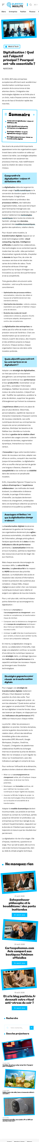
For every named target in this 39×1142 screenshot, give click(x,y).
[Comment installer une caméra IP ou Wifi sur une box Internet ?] (19, 1106)
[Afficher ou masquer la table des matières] (32, 115)
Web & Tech (13, 46)
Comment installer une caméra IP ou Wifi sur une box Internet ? (18, 1120)
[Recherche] (30, 4)
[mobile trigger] (4, 4)
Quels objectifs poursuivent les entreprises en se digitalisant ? (17, 127)
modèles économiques (25, 224)
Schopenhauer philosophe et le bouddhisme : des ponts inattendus (19, 904)
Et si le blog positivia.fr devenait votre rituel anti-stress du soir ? (19, 999)
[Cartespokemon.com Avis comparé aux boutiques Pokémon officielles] (20, 930)
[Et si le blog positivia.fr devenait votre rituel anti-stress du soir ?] (19, 978)
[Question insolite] (15, 4)
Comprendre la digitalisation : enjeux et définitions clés (20, 122)
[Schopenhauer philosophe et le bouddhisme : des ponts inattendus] (19, 882)
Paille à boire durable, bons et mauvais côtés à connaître (18, 1093)
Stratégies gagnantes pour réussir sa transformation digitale (20, 138)
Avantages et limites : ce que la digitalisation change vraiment (17, 132)
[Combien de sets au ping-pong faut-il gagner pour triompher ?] (18, 1049)
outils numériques (23, 190)
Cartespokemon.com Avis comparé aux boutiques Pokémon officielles (19, 953)
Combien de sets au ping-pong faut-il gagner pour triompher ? (18, 1065)
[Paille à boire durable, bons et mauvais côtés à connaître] (20, 1079)
